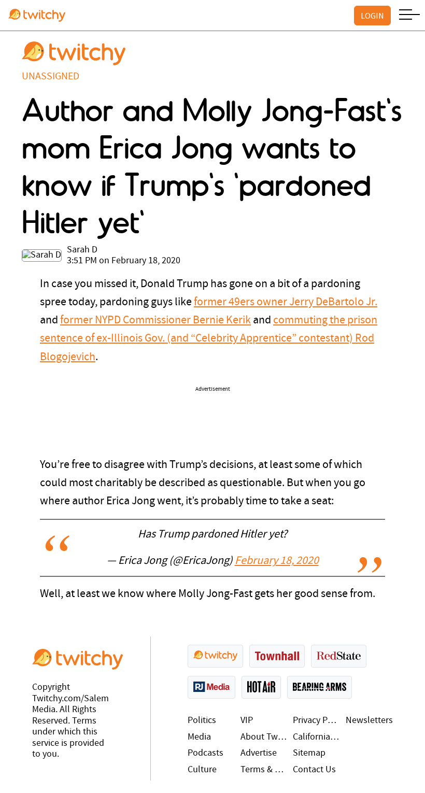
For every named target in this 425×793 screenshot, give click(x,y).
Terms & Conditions (264, 770)
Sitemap (309, 753)
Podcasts (205, 753)
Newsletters (369, 721)
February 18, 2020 (277, 561)
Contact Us (314, 770)
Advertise (258, 753)
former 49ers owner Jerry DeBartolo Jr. (285, 302)
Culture (202, 770)
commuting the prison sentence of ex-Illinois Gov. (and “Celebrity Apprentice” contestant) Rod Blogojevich (208, 339)
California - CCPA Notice (317, 737)
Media (199, 737)
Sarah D (82, 250)
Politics (202, 721)
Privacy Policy (317, 721)
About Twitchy (264, 737)
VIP (246, 721)
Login (372, 15)
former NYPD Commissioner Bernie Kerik (155, 321)
